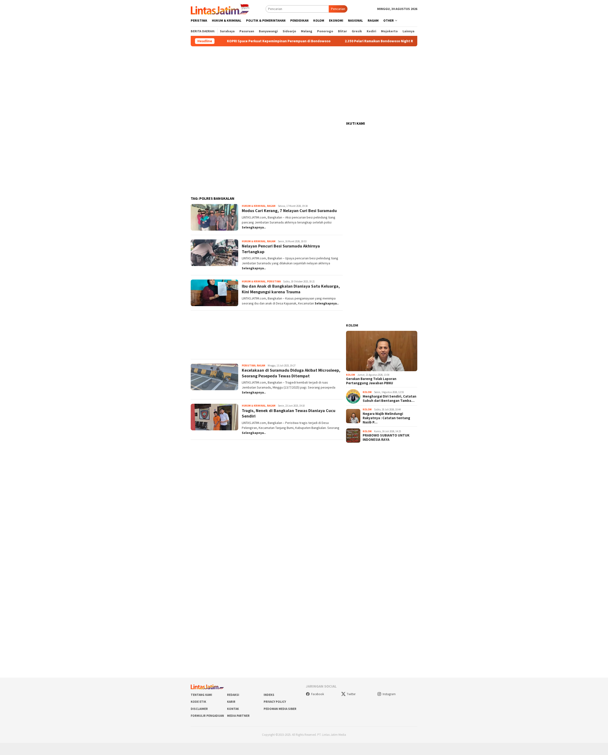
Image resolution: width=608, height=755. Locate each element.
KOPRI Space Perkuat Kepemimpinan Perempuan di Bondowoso (262, 41)
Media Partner (238, 716)
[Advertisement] (304, 84)
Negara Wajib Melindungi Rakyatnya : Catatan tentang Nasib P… (386, 418)
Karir (231, 702)
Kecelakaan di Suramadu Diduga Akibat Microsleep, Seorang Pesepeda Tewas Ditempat (291, 372)
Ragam (271, 206)
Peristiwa (274, 281)
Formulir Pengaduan (207, 716)
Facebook (317, 694)
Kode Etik (198, 702)
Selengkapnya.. (254, 227)
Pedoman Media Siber (280, 709)
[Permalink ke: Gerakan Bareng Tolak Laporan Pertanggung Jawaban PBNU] (381, 351)
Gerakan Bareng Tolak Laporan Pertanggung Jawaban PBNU (371, 381)
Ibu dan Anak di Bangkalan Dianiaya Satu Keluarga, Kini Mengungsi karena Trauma (291, 288)
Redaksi (233, 695)
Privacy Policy (275, 702)
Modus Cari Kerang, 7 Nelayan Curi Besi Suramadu (289, 210)
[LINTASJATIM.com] (221, 8)
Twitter (351, 694)
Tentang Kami (201, 695)
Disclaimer (199, 709)
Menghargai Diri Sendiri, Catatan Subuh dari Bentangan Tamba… (389, 398)
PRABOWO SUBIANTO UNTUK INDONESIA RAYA (386, 437)
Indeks (269, 695)
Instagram (389, 694)
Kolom (352, 325)
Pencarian (338, 9)
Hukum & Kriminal (254, 206)
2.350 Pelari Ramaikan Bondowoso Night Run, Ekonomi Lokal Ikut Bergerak (389, 41)
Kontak (233, 709)
